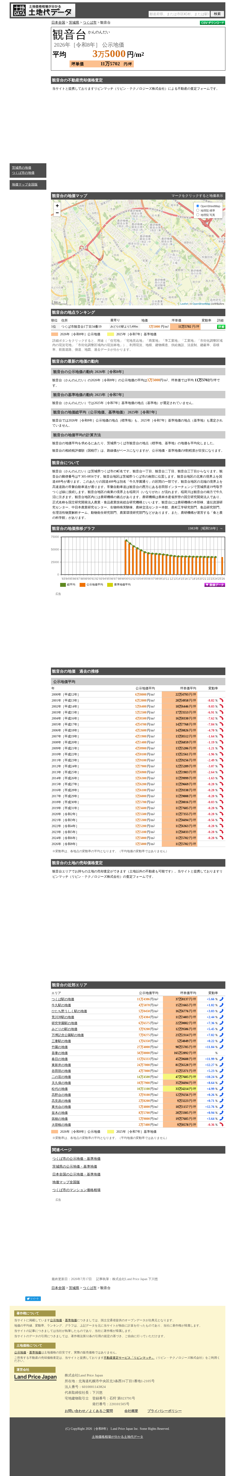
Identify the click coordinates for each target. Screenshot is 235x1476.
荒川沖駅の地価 (63, 1017)
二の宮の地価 (61, 1077)
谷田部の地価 (61, 1071)
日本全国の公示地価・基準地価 (76, 1174)
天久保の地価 (61, 1083)
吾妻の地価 (60, 1053)
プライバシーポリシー (164, 1411)
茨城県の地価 (21, 167)
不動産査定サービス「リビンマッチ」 (129, 1357)
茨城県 (74, 22)
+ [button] (57, 206)
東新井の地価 (61, 1065)
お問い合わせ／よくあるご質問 (89, 1411)
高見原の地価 (61, 1101)
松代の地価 (60, 1089)
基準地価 (71, 1320)
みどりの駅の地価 (64, 1029)
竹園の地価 (60, 1047)
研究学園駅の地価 (64, 1023)
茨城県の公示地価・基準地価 (74, 1166)
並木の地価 (60, 1113)
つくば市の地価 (23, 173)
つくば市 (90, 22)
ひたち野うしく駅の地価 (69, 1011)
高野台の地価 (61, 1095)
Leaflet (184, 303)
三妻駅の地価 (61, 1041)
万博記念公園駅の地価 (68, 1035)
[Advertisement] (28, 90)
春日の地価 (60, 1059)
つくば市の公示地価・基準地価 (76, 1159)
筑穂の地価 (60, 1119)
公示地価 (56, 1320)
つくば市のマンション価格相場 (76, 1190)
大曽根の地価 (61, 1124)
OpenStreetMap (201, 303)
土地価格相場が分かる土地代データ (117, 1437)
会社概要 (131, 1411)
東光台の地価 (61, 1107)
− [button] (57, 213)
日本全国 (58, 22)
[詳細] (221, 327)
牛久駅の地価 (61, 1005)
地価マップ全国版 (25, 184)
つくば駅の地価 (63, 999)
